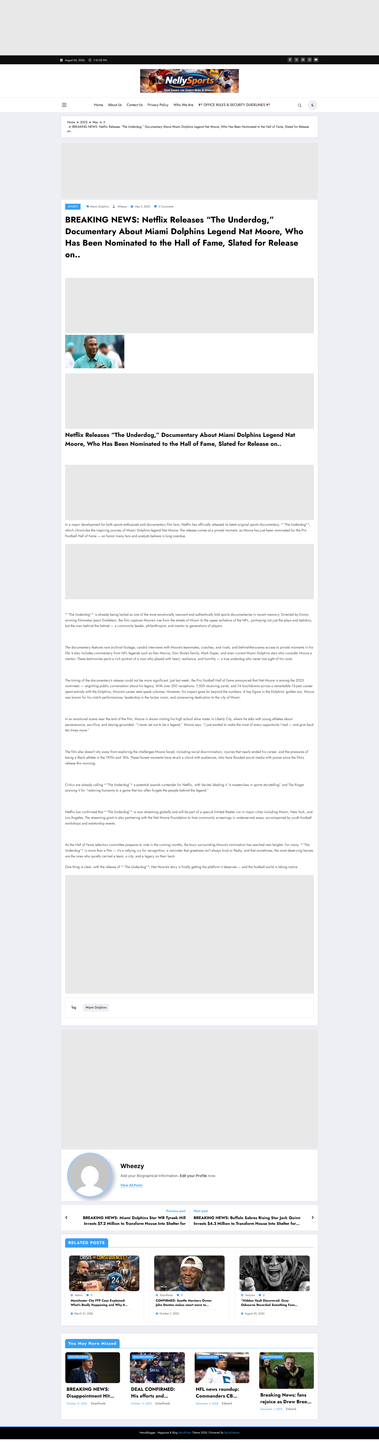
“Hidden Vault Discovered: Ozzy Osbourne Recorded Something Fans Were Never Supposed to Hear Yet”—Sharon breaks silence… (269, 1302)
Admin (79, 1295)
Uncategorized (78, 1357)
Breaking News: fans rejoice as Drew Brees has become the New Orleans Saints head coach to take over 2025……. (284, 1398)
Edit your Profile (193, 1176)
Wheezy (122, 206)
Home (98, 104)
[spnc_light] (313, 105)
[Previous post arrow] (66, 1218)
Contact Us (135, 104)
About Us (115, 104)
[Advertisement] (189, 27)
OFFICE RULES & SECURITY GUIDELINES (234, 104)
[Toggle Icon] (64, 105)
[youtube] (316, 59)
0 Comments (166, 206)
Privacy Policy (158, 104)
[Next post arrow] (312, 1218)
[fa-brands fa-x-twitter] (296, 59)
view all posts (131, 1185)
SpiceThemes (232, 1433)
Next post (201, 1211)
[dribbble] (303, 59)
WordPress (184, 1433)
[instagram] (309, 59)
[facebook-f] (290, 59)
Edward (227, 1403)
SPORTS (73, 206)
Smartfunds (166, 1295)
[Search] (300, 106)
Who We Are (183, 104)
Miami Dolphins (99, 206)
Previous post (176, 1211)
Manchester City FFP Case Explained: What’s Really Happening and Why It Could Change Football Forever (98, 1302)
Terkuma (250, 1295)
